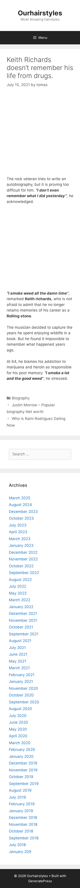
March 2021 (19, 668)
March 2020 (19, 743)
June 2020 (18, 722)
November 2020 (23, 688)
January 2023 (21, 545)
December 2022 (23, 552)
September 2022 (24, 572)
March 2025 (19, 498)
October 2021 (21, 627)
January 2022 (21, 607)
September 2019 (24, 783)
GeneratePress (40, 881)
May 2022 (18, 593)
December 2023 (23, 511)
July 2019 (17, 797)
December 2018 (23, 817)
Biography (21, 398)
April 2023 (18, 532)
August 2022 (20, 579)
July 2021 (17, 647)
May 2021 (17, 661)
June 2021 (18, 654)
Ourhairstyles (40, 13)
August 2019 (20, 790)
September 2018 (23, 838)
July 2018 (17, 845)
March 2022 (19, 600)
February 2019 (22, 804)
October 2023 (21, 518)
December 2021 (23, 613)
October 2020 (21, 695)
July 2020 (17, 715)
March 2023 (19, 539)
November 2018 (23, 824)
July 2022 (17, 586)
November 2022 (23, 559)
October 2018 (21, 831)
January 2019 (21, 811)
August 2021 (20, 640)
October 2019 (21, 776)
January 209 (20, 851)
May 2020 (18, 729)
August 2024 (20, 504)
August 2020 (20, 708)
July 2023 (17, 525)
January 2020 (21, 756)
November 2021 (23, 620)
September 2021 (23, 634)
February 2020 (22, 749)
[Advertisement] (40, 136)
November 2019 (23, 770)
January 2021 (21, 681)
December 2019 (23, 763)
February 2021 (21, 675)
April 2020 (18, 736)
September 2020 (24, 702)
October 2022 (21, 566)
